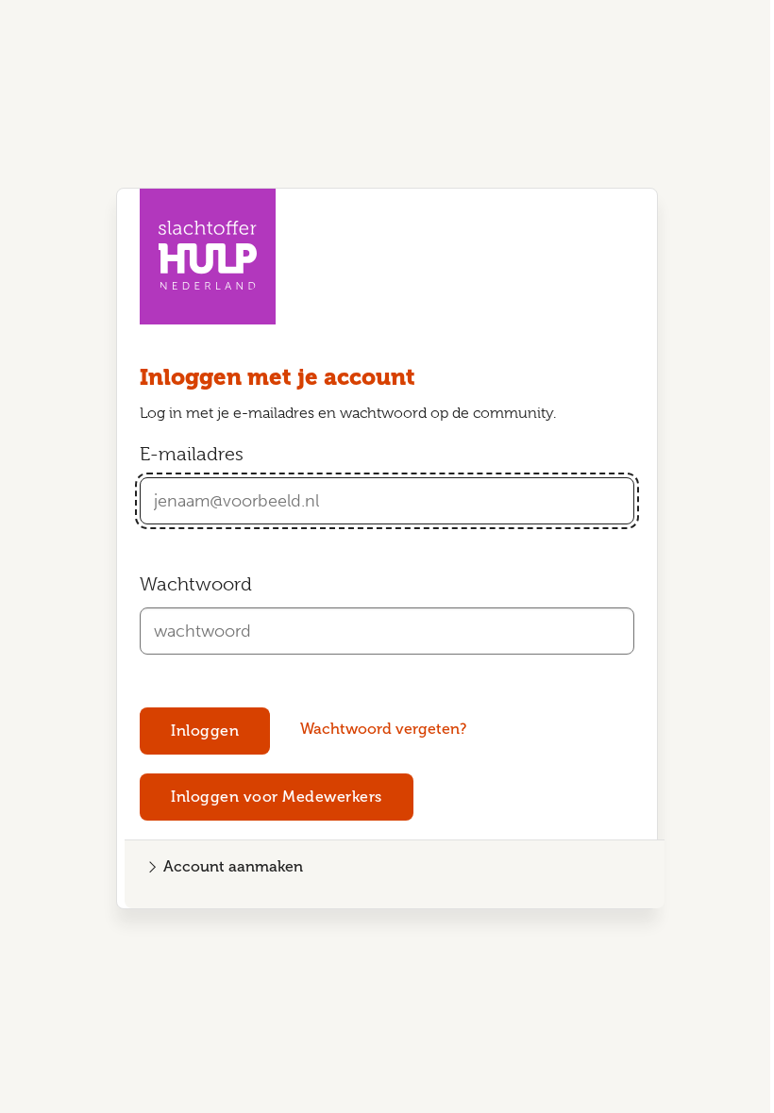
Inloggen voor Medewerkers (276, 797)
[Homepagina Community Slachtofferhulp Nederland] (208, 256)
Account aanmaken (233, 866)
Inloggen (205, 730)
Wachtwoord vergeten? (383, 729)
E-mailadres (192, 454)
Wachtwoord (196, 584)
